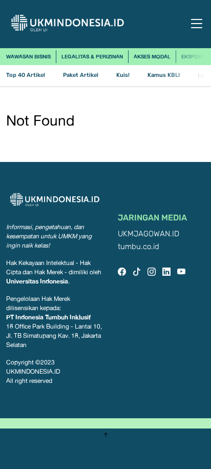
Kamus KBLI (163, 75)
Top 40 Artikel (25, 75)
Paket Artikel (80, 75)
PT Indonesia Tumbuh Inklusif (48, 317)
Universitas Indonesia (37, 281)
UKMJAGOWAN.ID (148, 234)
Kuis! (123, 75)
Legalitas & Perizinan (92, 56)
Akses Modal (152, 56)
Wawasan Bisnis (28, 56)
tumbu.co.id (138, 247)
